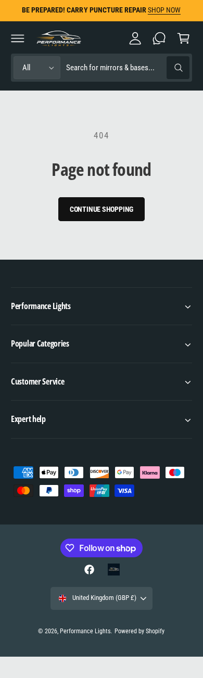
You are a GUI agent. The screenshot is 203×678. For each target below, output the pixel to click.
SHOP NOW (164, 10)
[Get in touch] (159, 38)
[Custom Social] (113, 569)
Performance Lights (85, 631)
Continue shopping (102, 209)
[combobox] (127, 68)
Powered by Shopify (139, 631)
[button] (18, 38)
